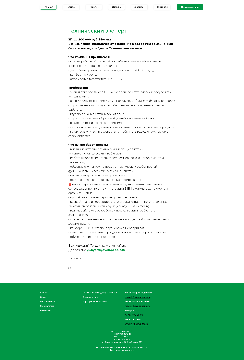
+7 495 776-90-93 (134, 315)
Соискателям (47, 306)
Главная (44, 292)
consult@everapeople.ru (137, 297)
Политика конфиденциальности (99, 292)
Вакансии (45, 310)
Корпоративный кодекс (95, 301)
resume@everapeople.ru (137, 306)
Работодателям (48, 301)
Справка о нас (90, 297)
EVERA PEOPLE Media (136, 324)
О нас (43, 297)
